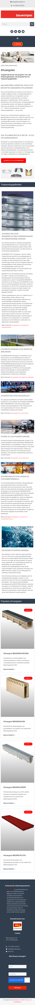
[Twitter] (19, 31)
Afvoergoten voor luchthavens (20, 458)
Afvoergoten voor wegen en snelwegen (22, 377)
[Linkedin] (11, 31)
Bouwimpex (10, 889)
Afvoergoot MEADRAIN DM (14, 722)
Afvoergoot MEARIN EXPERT (14, 787)
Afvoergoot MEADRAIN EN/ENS (15, 653)
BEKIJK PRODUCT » (9, 669)
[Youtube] (23, 31)
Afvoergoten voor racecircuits (19, 413)
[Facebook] (15, 31)
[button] (17, 38)
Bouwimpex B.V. (16, 1000)
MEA (3, 556)
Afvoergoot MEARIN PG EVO (14, 855)
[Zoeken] (32, 24)
